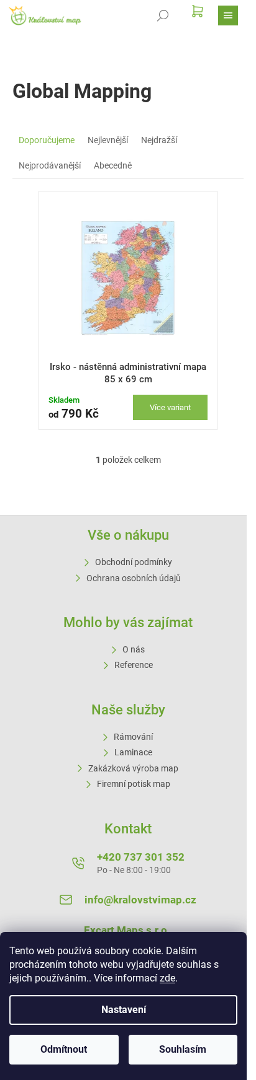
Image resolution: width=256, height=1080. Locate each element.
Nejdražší (159, 140)
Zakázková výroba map (133, 768)
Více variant (170, 407)
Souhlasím (182, 1049)
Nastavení (123, 1010)
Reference (133, 665)
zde (167, 978)
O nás (133, 649)
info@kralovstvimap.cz (140, 899)
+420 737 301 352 (141, 857)
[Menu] (228, 15)
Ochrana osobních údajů (133, 578)
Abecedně (113, 165)
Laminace (133, 752)
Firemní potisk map (133, 784)
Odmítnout (63, 1049)
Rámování (133, 737)
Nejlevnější (108, 140)
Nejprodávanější (50, 165)
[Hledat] (162, 15)
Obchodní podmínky (133, 562)
